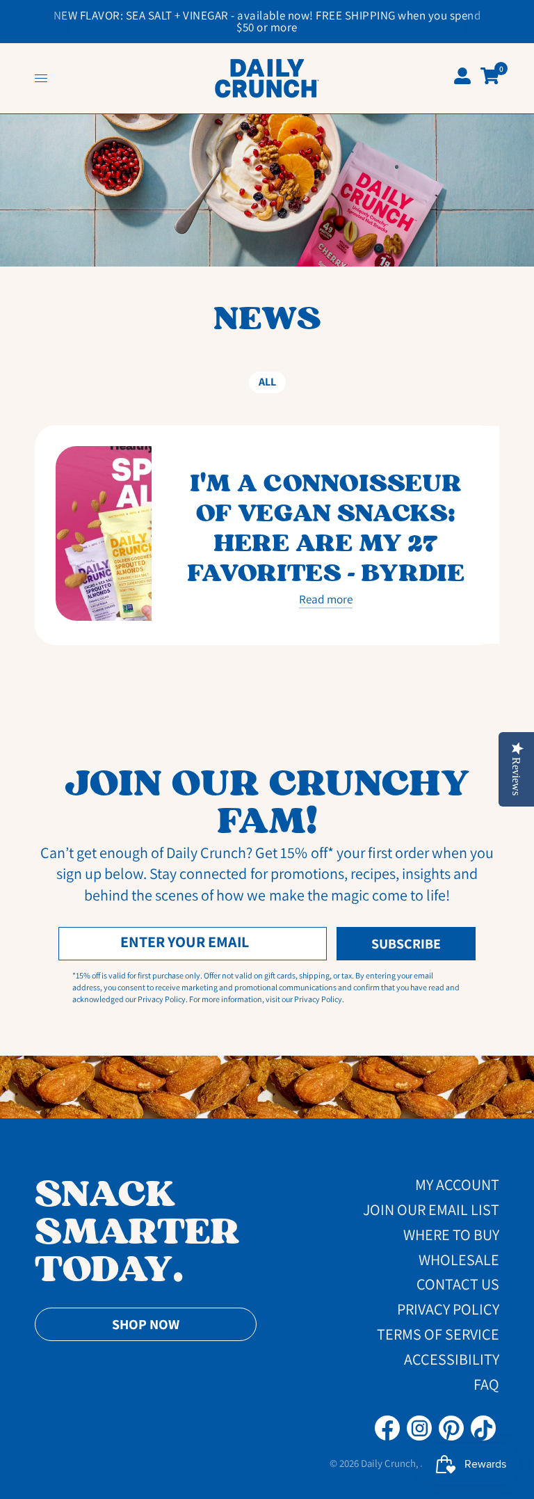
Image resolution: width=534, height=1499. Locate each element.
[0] (487, 77)
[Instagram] (419, 1428)
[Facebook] (387, 1428)
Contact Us (457, 1284)
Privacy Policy (448, 1309)
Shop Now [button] (145, 1324)
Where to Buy (451, 1234)
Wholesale (459, 1259)
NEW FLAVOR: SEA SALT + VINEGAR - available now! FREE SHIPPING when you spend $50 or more (267, 21)
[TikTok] (483, 1428)
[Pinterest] (451, 1428)
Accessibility (451, 1359)
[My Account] (462, 79)
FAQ (486, 1384)
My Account (457, 1184)
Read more (326, 600)
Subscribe (406, 944)
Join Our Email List (431, 1209)
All (267, 381)
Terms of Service (438, 1334)
